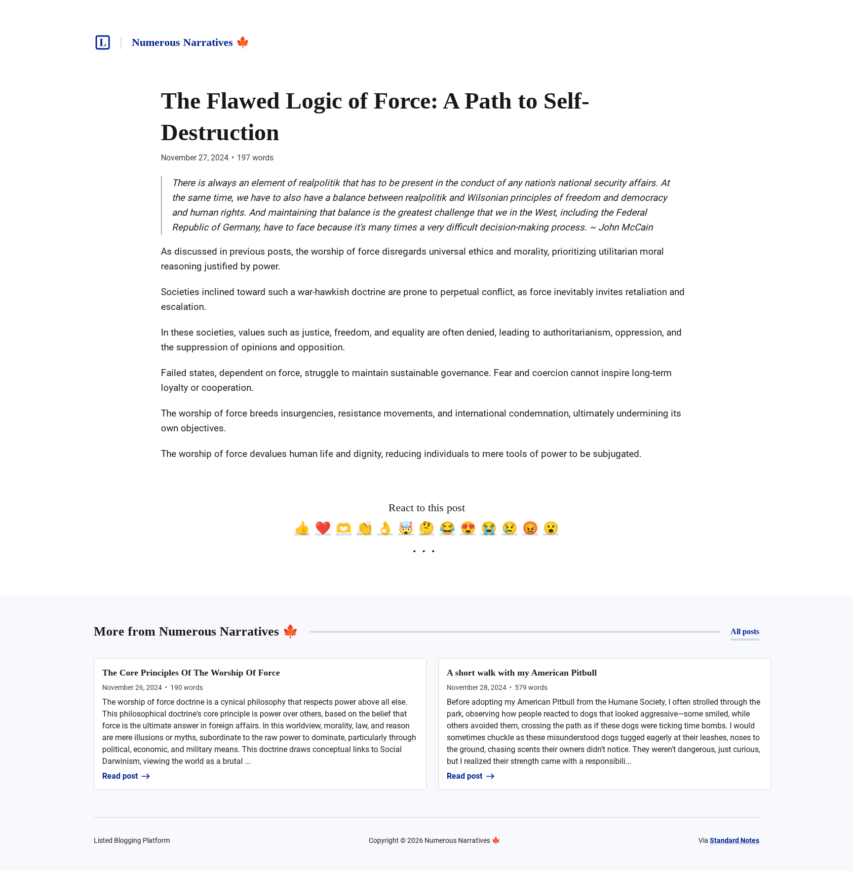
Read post (120, 776)
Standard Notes (734, 840)
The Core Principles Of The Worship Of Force (191, 673)
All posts (745, 631)
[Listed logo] (103, 42)
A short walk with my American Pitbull (522, 673)
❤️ (323, 528)
